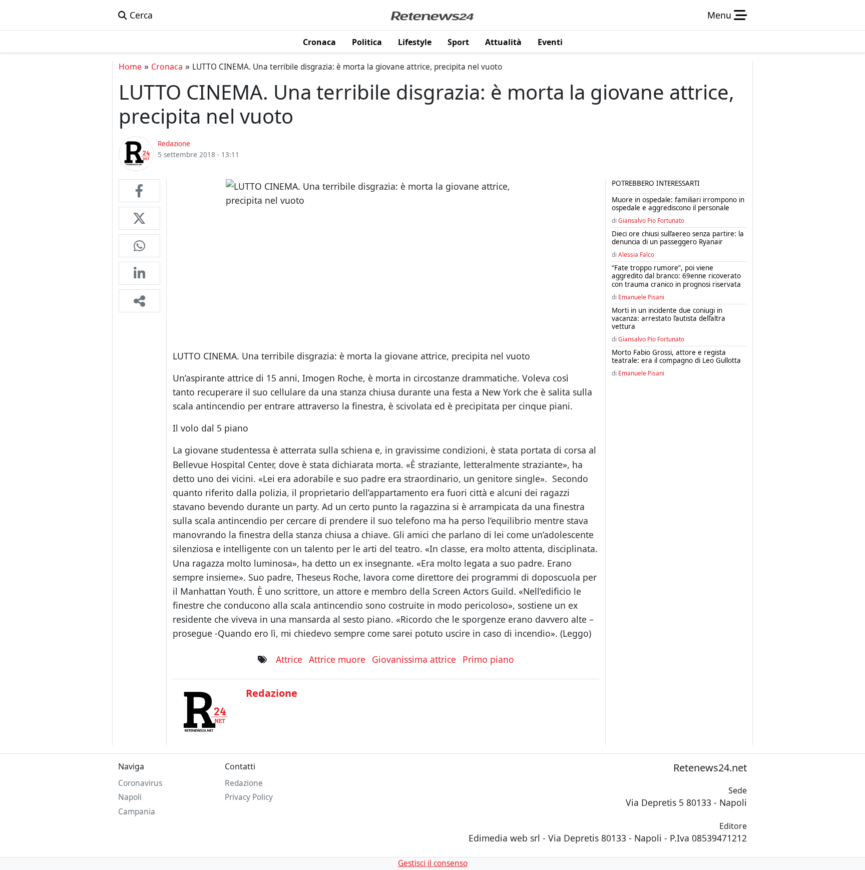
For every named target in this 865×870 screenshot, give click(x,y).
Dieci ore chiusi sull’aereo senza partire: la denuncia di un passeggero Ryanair (678, 238)
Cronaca (167, 66)
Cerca (140, 15)
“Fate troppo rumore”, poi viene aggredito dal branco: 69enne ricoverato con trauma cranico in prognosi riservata (676, 276)
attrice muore (337, 659)
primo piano (488, 659)
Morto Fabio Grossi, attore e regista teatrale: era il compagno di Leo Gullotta (676, 356)
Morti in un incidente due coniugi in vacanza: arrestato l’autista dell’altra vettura (668, 318)
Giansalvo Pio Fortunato (651, 220)
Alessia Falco (636, 254)
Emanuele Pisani (641, 297)
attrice (289, 659)
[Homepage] (432, 15)
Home (130, 66)
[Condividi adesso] (139, 300)
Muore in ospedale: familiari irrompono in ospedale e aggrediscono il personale (678, 204)
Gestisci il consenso (433, 863)
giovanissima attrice (414, 659)
